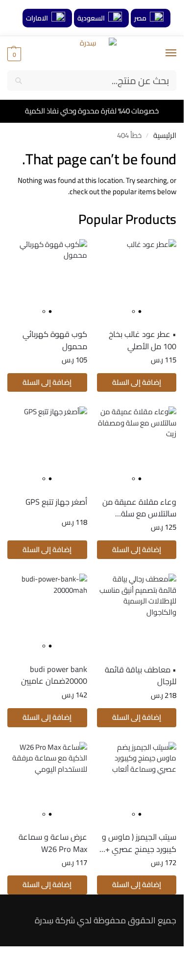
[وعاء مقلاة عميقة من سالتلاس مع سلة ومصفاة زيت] (137, 446)
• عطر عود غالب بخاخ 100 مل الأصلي (142, 340)
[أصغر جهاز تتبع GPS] (47, 446)
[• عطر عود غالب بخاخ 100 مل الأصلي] (137, 279)
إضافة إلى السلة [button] (136, 382)
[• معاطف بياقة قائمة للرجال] (137, 614)
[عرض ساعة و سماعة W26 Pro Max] (47, 782)
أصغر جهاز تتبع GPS (56, 502)
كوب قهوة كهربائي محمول (55, 340)
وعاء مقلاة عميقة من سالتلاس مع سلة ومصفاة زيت (139, 508)
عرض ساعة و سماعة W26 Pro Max (53, 843)
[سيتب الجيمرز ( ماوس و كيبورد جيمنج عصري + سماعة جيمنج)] (137, 782)
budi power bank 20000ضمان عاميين (54, 675)
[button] (14, 53)
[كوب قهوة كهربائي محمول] (47, 279)
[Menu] (161, 53)
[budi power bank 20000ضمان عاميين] (47, 613)
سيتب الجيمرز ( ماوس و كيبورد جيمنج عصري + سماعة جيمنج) (139, 843)
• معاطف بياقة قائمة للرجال (140, 676)
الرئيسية (164, 135)
